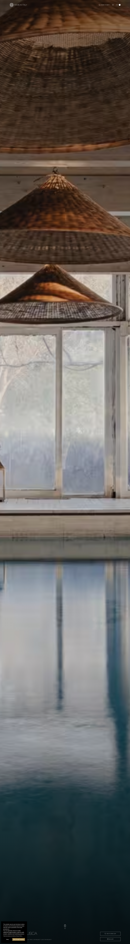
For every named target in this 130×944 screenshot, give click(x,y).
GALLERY (111, 939)
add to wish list (111, 933)
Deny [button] (7, 939)
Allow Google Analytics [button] (18, 939)
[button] (13, 936)
